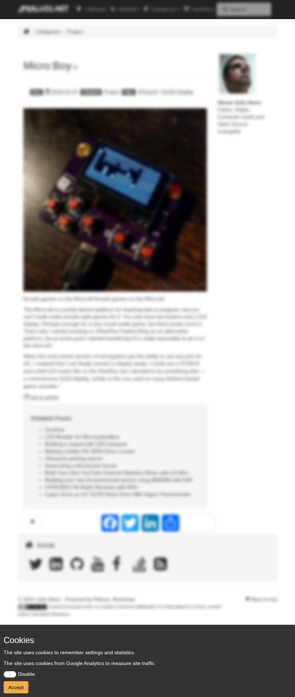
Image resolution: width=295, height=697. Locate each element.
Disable (26, 674)
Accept (16, 687)
